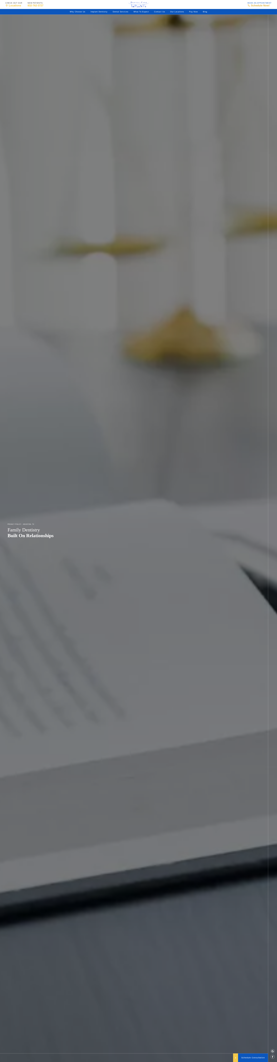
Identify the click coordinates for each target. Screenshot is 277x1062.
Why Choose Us (77, 12)
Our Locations (177, 12)
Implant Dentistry (99, 12)
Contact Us (159, 12)
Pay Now (193, 12)
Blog (205, 12)
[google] (273, 1051)
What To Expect (141, 12)
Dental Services (120, 12)
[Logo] (138, 4)
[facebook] (273, 1057)
